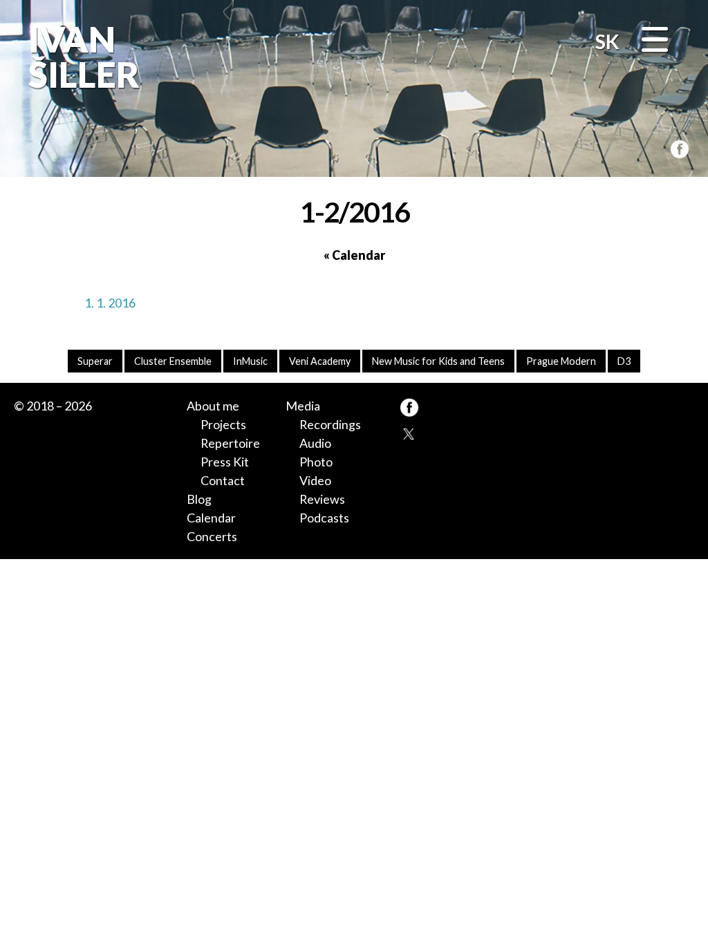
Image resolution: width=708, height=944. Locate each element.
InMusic (250, 361)
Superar (95, 361)
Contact (223, 480)
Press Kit (225, 461)
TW (409, 433)
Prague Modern (561, 361)
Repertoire (230, 443)
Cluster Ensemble (173, 361)
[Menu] (654, 40)
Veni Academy (320, 361)
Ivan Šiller (81, 56)
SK (607, 41)
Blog (199, 499)
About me (213, 405)
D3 (624, 361)
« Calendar (354, 255)
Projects (223, 424)
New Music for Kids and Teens (438, 361)
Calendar (211, 517)
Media (303, 405)
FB (676, 147)
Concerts (212, 536)
